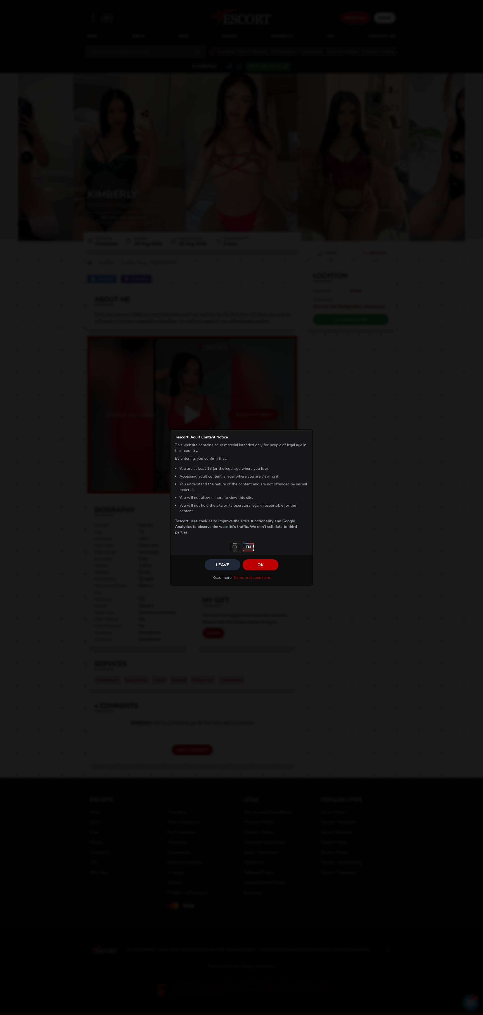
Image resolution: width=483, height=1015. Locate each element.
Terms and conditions (252, 577)
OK (260, 565)
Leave (222, 565)
